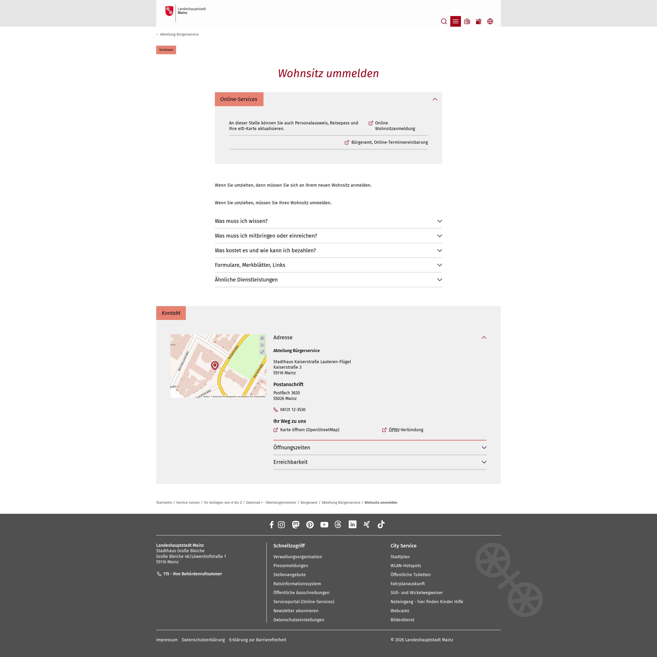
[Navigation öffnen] (455, 21)
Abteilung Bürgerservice (179, 34)
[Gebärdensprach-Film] (478, 21)
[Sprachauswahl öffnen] (490, 21)
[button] (166, 50)
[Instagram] (281, 524)
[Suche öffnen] (444, 21)
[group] (218, 366)
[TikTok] (381, 524)
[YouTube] (324, 524)
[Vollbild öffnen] (262, 352)
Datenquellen (260, 396)
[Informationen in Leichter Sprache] (467, 21)
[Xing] (367, 524)
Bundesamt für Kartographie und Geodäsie (231, 396)
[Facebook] (271, 524)
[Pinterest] (309, 524)
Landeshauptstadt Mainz (429, 639)
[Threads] (338, 524)
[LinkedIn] (352, 524)
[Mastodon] (295, 524)
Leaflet (206, 396)
